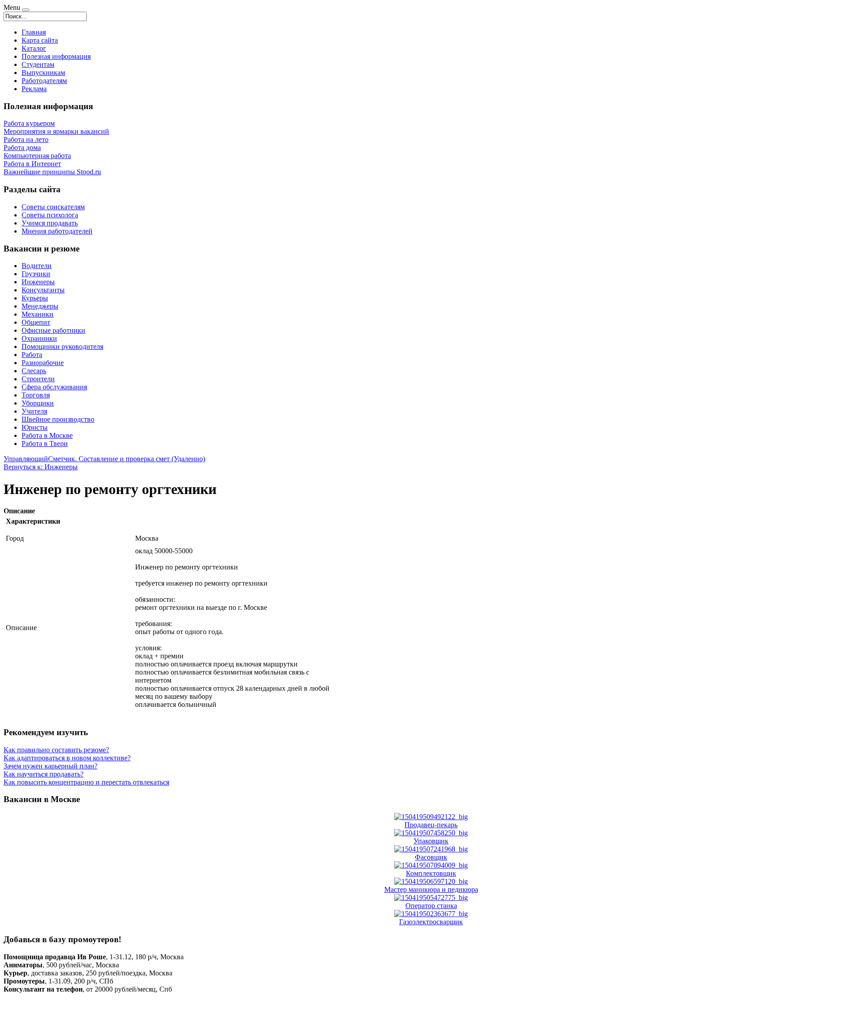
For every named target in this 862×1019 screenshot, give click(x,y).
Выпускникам (43, 72)
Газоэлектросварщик (431, 922)
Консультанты (43, 290)
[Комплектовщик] (431, 865)
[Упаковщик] (431, 833)
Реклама (34, 89)
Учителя (34, 411)
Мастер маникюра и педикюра (431, 889)
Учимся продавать (50, 223)
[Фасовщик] (431, 849)
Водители (37, 265)
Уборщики (38, 403)
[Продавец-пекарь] (431, 816)
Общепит (36, 322)
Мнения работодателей (57, 231)
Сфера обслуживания (54, 387)
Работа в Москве (47, 435)
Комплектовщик (431, 873)
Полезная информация (56, 56)
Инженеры (38, 282)
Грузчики (36, 274)
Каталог (34, 48)
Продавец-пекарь (431, 825)
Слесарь (34, 371)
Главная (34, 32)
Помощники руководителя (62, 346)
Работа (32, 354)
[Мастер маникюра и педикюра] (431, 881)
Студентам (38, 64)
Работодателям (44, 80)
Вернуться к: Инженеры (41, 467)
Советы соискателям (53, 207)
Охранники (39, 338)
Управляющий (26, 459)
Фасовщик (431, 857)
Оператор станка (431, 905)
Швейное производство (58, 419)
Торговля (36, 395)
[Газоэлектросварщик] (431, 914)
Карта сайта (40, 40)
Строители (38, 379)
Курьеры (35, 298)
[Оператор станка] (431, 897)
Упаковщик (431, 841)
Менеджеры (40, 306)
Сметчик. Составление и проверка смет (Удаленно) (126, 459)
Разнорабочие (43, 362)
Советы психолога (50, 215)
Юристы (35, 427)
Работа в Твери (45, 443)
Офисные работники (53, 330)
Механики (37, 314)
